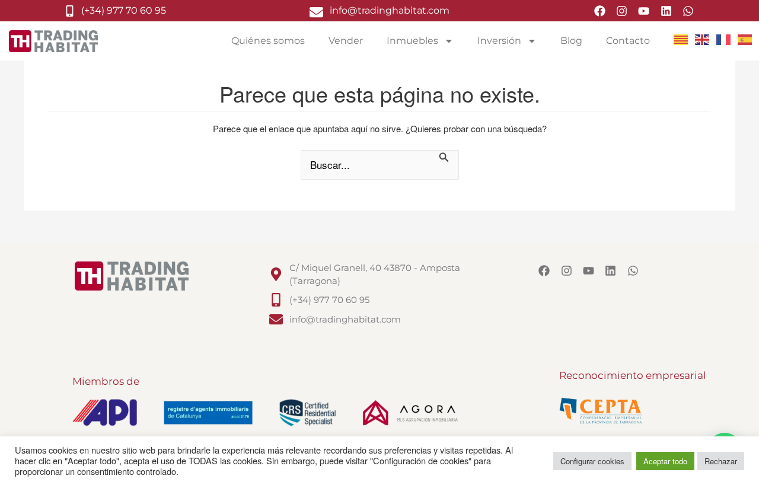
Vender (346, 40)
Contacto (628, 40)
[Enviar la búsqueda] (444, 158)
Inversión (499, 40)
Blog (571, 40)
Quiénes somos (268, 40)
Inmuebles (412, 40)
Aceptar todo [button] (665, 461)
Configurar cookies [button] (592, 461)
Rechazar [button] (720, 461)
